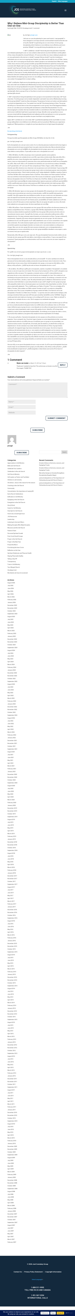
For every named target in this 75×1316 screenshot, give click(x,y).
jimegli (11, 28)
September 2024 (12, 647)
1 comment (36, 28)
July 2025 (10, 619)
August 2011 (11, 1090)
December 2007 (12, 1214)
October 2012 (12, 1050)
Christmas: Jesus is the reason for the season (21, 482)
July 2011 (10, 1093)
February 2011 (12, 1107)
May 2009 (10, 1166)
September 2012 (12, 1053)
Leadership (11, 519)
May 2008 (10, 1200)
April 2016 (11, 932)
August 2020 (11, 785)
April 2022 (11, 729)
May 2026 (10, 591)
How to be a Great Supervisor (16, 513)
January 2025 (12, 636)
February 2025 (12, 633)
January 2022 (12, 737)
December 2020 (12, 774)
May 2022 (10, 726)
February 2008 (12, 1208)
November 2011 (12, 1081)
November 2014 (12, 980)
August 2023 (11, 684)
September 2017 (12, 884)
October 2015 (12, 949)
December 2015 (12, 943)
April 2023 (11, 695)
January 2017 (12, 907)
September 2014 (12, 985)
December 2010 (12, 1112)
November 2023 (12, 675)
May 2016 (10, 929)
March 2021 (11, 766)
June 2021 (11, 757)
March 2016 (11, 935)
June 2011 (11, 1095)
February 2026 (12, 599)
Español (54, 1)
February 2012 (12, 1073)
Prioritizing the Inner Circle (16, 547)
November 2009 (12, 1149)
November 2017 (12, 878)
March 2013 (11, 1036)
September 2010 (12, 1121)
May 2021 (10, 760)
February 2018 (12, 870)
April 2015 (11, 966)
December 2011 (12, 1078)
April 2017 (11, 898)
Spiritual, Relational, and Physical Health (19, 553)
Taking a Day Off (12, 559)
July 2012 (10, 1059)
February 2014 (12, 1005)
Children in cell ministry (15, 480)
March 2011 (11, 1104)
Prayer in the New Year (14, 542)
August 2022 (11, 718)
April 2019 (11, 830)
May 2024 (10, 659)
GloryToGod (11, 505)
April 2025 (11, 628)
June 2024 (11, 656)
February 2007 (12, 1242)
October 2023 (12, 678)
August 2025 (11, 616)
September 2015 (12, 952)
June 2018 (11, 859)
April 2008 (11, 1202)
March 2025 (11, 630)
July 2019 (10, 822)
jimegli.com (34, 35)
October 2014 (12, 983)
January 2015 (12, 974)
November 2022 (12, 709)
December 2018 (12, 842)
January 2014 (12, 1008)
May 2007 (10, 1233)
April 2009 (11, 1169)
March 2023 (11, 698)
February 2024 (12, 667)
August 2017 (11, 887)
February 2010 (12, 1140)
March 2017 (11, 901)
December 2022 (12, 707)
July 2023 (10, 687)
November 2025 (12, 608)
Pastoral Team (12, 530)
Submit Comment (56, 418)
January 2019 (12, 839)
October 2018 (12, 847)
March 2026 (11, 597)
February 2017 (12, 904)
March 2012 (11, 1070)
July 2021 (10, 754)
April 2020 (11, 797)
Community (11, 488)
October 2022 (12, 712)
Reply (62, 365)
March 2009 (11, 1171)
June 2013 (11, 1028)
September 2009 (12, 1155)
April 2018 (11, 864)
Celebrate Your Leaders (15, 468)
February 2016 (12, 938)
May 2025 (10, 625)
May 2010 (10, 1132)
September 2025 (12, 613)
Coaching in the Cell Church (16, 485)
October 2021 (12, 746)
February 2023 (12, 701)
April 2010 (11, 1135)
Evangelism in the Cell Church (16, 502)
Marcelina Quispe (44, 473)
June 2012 (11, 1062)
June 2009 (11, 1163)
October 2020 (12, 780)
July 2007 (10, 1228)
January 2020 (12, 805)
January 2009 (12, 1177)
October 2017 (12, 881)
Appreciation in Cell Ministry (16, 463)
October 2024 (12, 644)
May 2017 (10, 895)
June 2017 (11, 892)
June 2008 (11, 1197)
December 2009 (12, 1146)
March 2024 (11, 664)
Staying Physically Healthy (15, 556)
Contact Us (18, 1272)
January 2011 (12, 1109)
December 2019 (12, 808)
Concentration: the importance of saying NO (21, 491)
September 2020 (12, 783)
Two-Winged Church (14, 567)
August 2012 (11, 1056)
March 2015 (11, 969)
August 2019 (11, 819)
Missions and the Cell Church (16, 528)
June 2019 (11, 825)
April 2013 (11, 1033)
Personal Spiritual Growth (15, 533)
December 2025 (12, 605)
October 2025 (12, 611)
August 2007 (11, 1225)
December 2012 (12, 1045)
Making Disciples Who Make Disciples (19, 525)
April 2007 (11, 1236)
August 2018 (11, 853)
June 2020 (11, 791)
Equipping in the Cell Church (16, 499)
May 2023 (10, 692)
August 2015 (11, 954)
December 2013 (12, 1011)
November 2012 (12, 1047)
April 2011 (11, 1101)
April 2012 (11, 1067)
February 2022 (12, 735)
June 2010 (11, 1129)
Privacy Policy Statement (33, 1272)
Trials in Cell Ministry (14, 564)
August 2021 (11, 752)
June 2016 (11, 926)
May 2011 (10, 1098)
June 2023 (11, 690)
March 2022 (11, 732)
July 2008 (10, 1194)
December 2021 (12, 740)
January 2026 (12, 602)
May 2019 (10, 828)
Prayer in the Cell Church (15, 539)
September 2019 (12, 816)
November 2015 (12, 946)
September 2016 (12, 918)
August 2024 (11, 650)
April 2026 (11, 594)
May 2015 (10, 963)
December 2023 (12, 673)
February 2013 (12, 1039)
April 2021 (11, 763)
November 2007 (12, 1217)
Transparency (12, 561)
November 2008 (12, 1183)
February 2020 (12, 802)
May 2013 (10, 1031)
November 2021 (12, 743)
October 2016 (12, 915)
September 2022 (12, 715)
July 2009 (10, 1160)
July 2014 (10, 991)
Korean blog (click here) (15, 131)
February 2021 (12, 768)
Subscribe (37, 430)
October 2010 (12, 1118)
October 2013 (12, 1016)
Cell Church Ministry (13, 474)
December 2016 (12, 909)
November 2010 (12, 1115)
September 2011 (12, 1087)
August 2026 (11, 583)
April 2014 (11, 1000)
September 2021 (12, 749)
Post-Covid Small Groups (15, 536)
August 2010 (11, 1124)
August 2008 (11, 1191)
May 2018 (10, 862)
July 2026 (10, 585)
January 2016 (12, 940)
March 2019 (11, 833)
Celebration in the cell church (16, 471)
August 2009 (11, 1157)
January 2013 (12, 1042)
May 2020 (10, 794)
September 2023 (12, 681)
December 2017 (12, 876)
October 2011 (12, 1084)
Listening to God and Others (16, 522)
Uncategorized (27, 28)
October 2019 (12, 814)
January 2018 (12, 873)
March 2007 (11, 1239)
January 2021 (12, 771)
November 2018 (12, 845)
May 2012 (10, 1064)
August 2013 (11, 1022)
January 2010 (12, 1143)
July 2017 (10, 890)
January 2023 (12, 704)
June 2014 (11, 994)
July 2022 (10, 721)
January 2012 (12, 1076)
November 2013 (12, 1014)
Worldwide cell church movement (18, 573)
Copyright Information (53, 1272)
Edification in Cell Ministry (15, 497)
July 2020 (10, 788)
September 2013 (12, 1019)
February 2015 (12, 971)
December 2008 (12, 1180)
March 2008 (11, 1205)
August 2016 (11, 921)
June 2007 (11, 1231)
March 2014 (11, 1002)
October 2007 (12, 1219)
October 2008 (12, 1186)
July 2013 (10, 1025)
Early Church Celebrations (15, 494)
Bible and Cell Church (14, 465)
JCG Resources (12, 516)
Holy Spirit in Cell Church (15, 511)
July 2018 (10, 856)
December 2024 (12, 639)
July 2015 (10, 957)
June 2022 (11, 723)
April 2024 (11, 661)
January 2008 (12, 1211)
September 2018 (12, 850)
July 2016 (10, 923)
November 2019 (12, 811)
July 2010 (10, 1126)
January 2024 (12, 670)
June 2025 (11, 622)
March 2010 (11, 1138)
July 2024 (10, 653)
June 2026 (11, 588)
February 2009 (12, 1174)
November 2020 (12, 777)
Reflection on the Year (14, 550)
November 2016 (12, 912)
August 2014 (11, 988)
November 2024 (12, 642)
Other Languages (63, 1)
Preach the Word (12, 544)
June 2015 (11, 960)
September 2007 (12, 1222)
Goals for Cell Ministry (14, 508)
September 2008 (12, 1188)
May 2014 (10, 997)
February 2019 (12, 836)
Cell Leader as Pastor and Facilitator (18, 477)
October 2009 (12, 1152)
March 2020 (11, 799)
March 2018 (11, 867)
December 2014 (12, 977)
